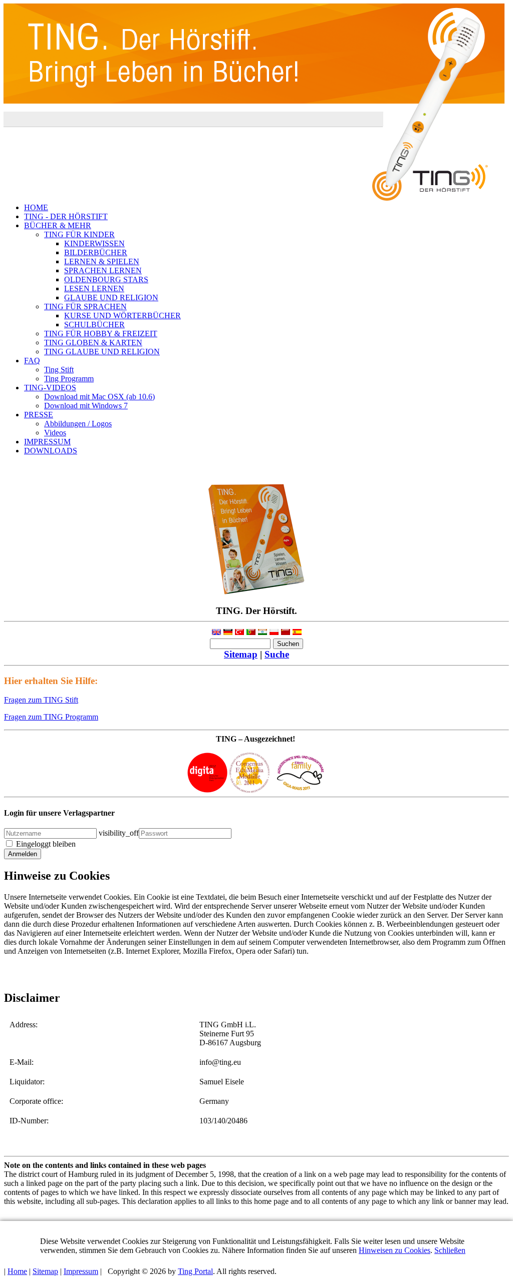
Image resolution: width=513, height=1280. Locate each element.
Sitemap (241, 654)
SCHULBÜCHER (94, 324)
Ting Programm (69, 378)
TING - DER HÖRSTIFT (66, 216)
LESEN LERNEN (94, 288)
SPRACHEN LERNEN (103, 270)
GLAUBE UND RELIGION (111, 297)
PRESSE (38, 414)
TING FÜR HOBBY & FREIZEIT (100, 333)
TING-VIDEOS (50, 387)
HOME (36, 207)
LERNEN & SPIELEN (101, 261)
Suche (277, 654)
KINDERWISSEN (94, 243)
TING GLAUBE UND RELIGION (102, 351)
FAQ (32, 360)
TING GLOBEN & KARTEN (93, 342)
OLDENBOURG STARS (106, 279)
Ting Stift (59, 369)
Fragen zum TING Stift (41, 700)
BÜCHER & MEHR (57, 225)
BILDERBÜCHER (95, 252)
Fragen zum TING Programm (51, 717)
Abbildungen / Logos (78, 423)
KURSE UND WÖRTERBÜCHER (122, 315)
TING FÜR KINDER (79, 234)
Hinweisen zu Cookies (394, 1250)
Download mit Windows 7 (86, 405)
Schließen (449, 1250)
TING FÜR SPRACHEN (85, 306)
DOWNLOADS (50, 450)
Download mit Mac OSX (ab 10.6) (99, 396)
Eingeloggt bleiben (46, 844)
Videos (55, 432)
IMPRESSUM (47, 441)
